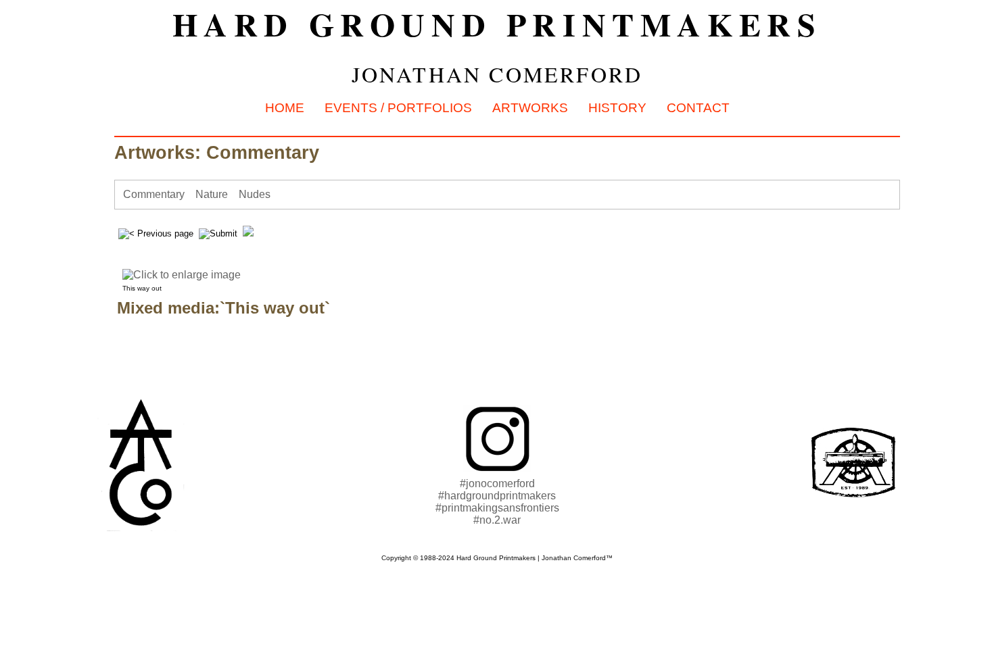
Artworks (530, 108)
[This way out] (257, 274)
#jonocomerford (497, 483)
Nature (211, 194)
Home (284, 108)
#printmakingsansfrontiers (497, 508)
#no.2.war (497, 520)
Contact (698, 108)
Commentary (154, 194)
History (617, 108)
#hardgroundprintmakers (497, 495)
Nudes (254, 194)
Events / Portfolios (398, 108)
